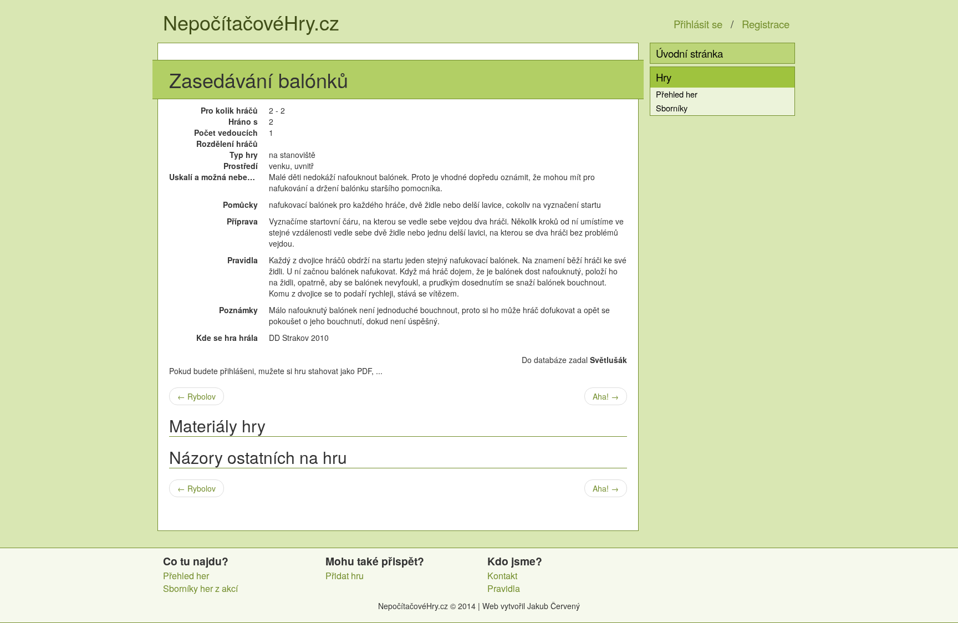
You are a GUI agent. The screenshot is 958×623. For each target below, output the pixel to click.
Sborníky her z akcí (200, 588)
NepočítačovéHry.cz (251, 22)
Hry (663, 77)
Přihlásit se (698, 24)
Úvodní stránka (689, 53)
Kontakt (502, 575)
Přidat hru (344, 575)
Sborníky (671, 108)
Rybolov (196, 396)
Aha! (606, 396)
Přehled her (676, 94)
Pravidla (503, 588)
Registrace (765, 24)
